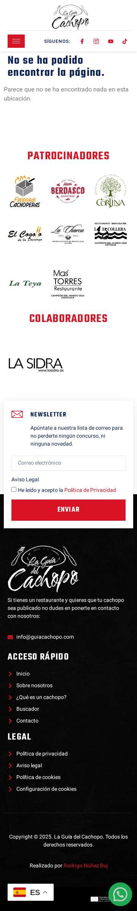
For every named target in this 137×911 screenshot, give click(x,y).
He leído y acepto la (67, 490)
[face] (82, 41)
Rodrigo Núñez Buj (86, 866)
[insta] (96, 41)
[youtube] (111, 41)
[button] (120, 894)
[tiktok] (125, 41)
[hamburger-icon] (16, 41)
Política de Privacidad (90, 490)
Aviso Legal (25, 480)
